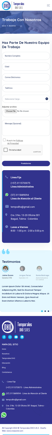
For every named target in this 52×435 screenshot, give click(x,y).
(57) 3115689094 (20, 195)
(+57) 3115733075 (20, 183)
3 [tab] (48, 311)
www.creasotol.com (15, 431)
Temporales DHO (8, 358)
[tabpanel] (26, 296)
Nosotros (5, 354)
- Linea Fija (10, 381)
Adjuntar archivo (9, 107)
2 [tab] (45, 311)
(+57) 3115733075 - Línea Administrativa (23, 387)
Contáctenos (7, 372)
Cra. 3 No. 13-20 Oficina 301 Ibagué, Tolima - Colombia (25, 217)
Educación (6, 363)
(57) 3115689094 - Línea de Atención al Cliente (26, 393)
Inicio (4, 26)
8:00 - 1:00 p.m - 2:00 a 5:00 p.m (27, 230)
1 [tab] (42, 311)
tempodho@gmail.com (23, 206)
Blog (4, 368)
